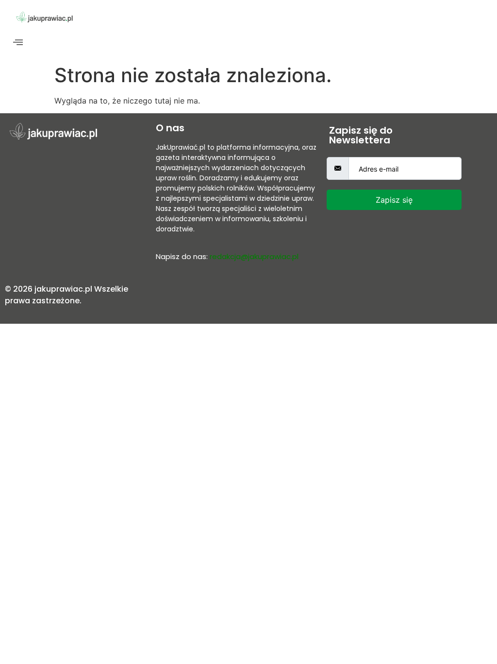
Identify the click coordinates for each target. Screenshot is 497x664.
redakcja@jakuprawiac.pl (254, 256)
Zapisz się (394, 200)
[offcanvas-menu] (18, 42)
